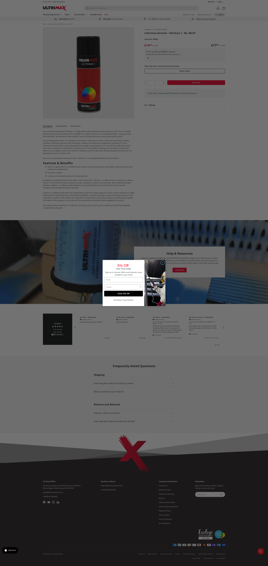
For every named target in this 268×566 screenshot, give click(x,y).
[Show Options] (140, 287)
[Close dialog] (163, 262)
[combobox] (123, 287)
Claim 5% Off (124, 293)
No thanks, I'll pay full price (123, 300)
